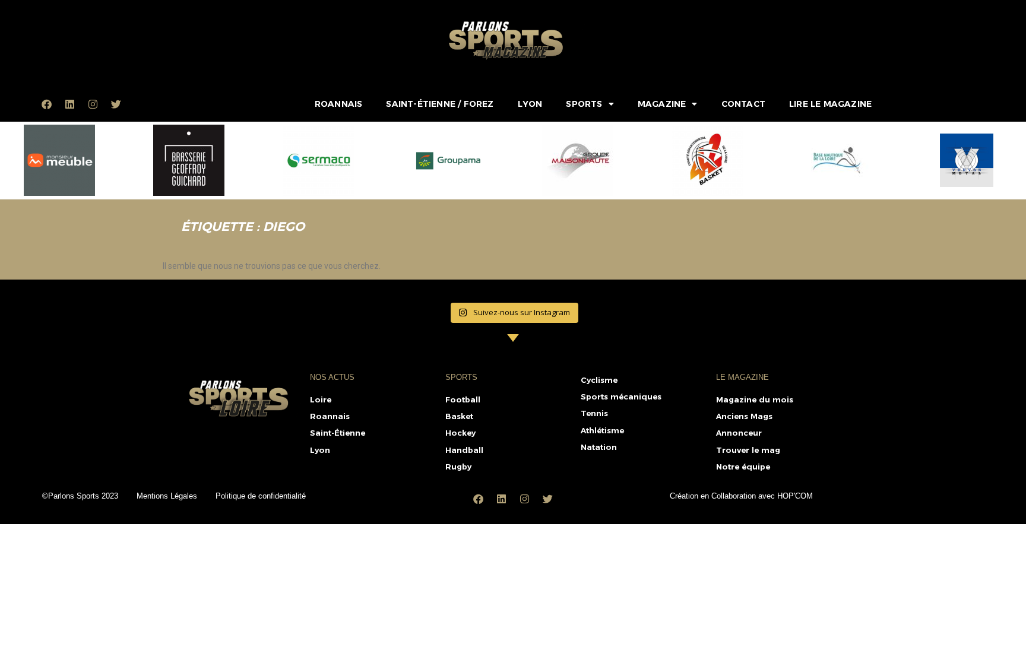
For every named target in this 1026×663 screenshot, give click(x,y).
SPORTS (584, 104)
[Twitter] (116, 104)
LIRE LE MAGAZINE (830, 104)
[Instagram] (93, 104)
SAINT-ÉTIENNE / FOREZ (439, 104)
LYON (530, 104)
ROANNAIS (339, 104)
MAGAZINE (662, 104)
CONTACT (743, 104)
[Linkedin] (69, 104)
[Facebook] (46, 104)
